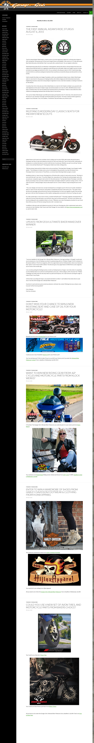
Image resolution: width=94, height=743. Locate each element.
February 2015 (5, 50)
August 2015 (4, 39)
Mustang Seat (41, 336)
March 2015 (4, 48)
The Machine (34, 26)
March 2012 (4, 106)
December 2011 (5, 111)
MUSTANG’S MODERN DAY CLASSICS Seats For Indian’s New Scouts (52, 112)
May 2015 (4, 44)
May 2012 (4, 102)
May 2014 (4, 65)
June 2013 (4, 81)
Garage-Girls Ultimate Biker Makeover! (51, 591)
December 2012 (5, 90)
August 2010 (4, 140)
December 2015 (5, 34)
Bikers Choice (52, 706)
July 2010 (4, 141)
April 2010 (4, 147)
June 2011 (4, 122)
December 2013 (5, 74)
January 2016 (4, 32)
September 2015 (5, 37)
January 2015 (4, 51)
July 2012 (4, 99)
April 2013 (4, 85)
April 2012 (4, 104)
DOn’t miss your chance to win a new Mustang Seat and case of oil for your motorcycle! (51, 306)
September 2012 (5, 95)
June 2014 (4, 64)
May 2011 (4, 124)
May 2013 (4, 83)
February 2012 (5, 108)
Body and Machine (61, 12)
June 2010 (4, 143)
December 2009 (5, 154)
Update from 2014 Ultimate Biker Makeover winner (53, 223)
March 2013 (4, 87)
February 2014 (5, 71)
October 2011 (5, 115)
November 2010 (5, 134)
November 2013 (5, 76)
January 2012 (4, 110)
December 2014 (5, 53)
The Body (28, 26)
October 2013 (5, 78)
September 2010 (5, 138)
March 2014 (4, 69)
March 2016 (4, 28)
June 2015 (4, 42)
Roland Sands (39, 474)
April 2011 (4, 125)
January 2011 (4, 131)
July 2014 (4, 62)
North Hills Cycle (5, 166)
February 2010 (5, 150)
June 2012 (4, 101)
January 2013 (4, 88)
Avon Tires (43, 655)
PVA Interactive (5, 168)
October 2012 (5, 94)
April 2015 (4, 46)
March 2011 (4, 127)
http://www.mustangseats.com (74, 207)
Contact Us (85, 12)
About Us (79, 12)
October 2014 (5, 57)
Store (74, 12)
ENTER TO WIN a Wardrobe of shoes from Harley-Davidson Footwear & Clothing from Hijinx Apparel (52, 492)
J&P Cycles (66, 474)
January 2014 (4, 72)
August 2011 (4, 118)
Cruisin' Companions (6, 17)
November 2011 (5, 113)
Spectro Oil (46, 354)
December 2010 (5, 132)
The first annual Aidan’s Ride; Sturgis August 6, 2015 (50, 30)
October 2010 (5, 136)
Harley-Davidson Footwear (53, 552)
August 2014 (4, 60)
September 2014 (5, 58)
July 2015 (4, 41)
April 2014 (4, 67)
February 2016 (5, 30)
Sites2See (69, 12)
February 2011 (5, 129)
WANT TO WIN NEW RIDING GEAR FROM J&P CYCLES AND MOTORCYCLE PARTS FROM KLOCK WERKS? (53, 375)
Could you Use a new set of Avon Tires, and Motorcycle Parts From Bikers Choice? (53, 606)
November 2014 (5, 55)
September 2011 (5, 117)
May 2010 (4, 145)
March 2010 (4, 148)
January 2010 (4, 152)
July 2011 (4, 120)
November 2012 (5, 92)
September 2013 (5, 80)
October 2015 (5, 35)
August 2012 (4, 97)
